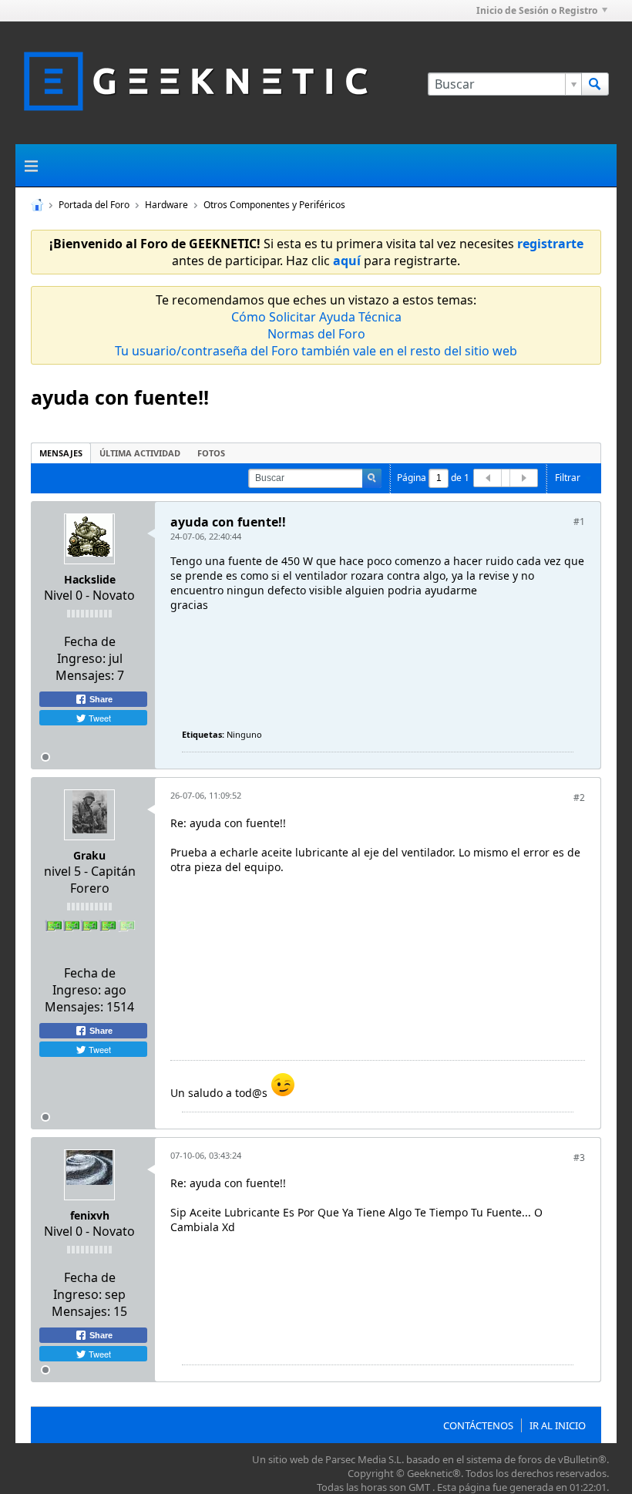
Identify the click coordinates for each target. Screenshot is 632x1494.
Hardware (166, 204)
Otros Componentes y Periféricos (274, 204)
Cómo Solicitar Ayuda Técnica (316, 316)
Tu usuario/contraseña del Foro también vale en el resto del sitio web (316, 350)
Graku (89, 855)
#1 (579, 521)
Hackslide (90, 579)
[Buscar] (595, 84)
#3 (579, 1157)
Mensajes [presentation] (60, 453)
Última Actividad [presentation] (139, 453)
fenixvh (89, 1215)
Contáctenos (478, 1425)
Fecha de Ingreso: (86, 650)
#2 (579, 797)
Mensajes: (84, 675)
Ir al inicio (557, 1425)
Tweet (98, 718)
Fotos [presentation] (211, 453)
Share (100, 699)
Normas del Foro (316, 333)
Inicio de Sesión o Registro (536, 10)
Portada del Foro (94, 204)
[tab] (61, 452)
